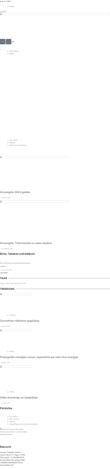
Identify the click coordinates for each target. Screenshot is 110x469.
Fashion (12, 315)
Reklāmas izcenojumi (17, 145)
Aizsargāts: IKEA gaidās (15, 192)
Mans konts (14, 419)
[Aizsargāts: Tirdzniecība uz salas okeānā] (55, 219)
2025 (12, 283)
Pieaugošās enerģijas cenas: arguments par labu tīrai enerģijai (39, 357)
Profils (12, 6)
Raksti (11, 54)
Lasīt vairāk (3, 273)
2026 (11, 351)
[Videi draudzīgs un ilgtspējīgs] (55, 378)
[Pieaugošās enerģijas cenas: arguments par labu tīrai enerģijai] (55, 339)
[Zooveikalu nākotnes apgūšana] (55, 303)
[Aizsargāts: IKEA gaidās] (55, 172)
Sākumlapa (13, 51)
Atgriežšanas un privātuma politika (23, 424)
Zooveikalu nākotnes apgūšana (19, 320)
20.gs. (2, 283)
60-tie (18, 283)
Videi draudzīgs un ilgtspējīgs (19, 397)
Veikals (12, 143)
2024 (7, 283)
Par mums (13, 140)
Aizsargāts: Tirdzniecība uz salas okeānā (26, 243)
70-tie (23, 283)
